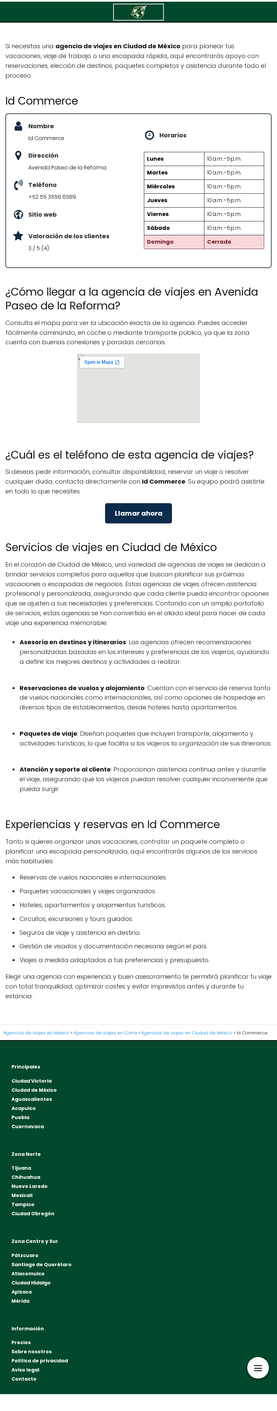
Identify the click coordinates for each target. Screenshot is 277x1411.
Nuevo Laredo (29, 1186)
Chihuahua (25, 1177)
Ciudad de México (34, 1090)
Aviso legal (25, 1369)
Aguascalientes (31, 1099)
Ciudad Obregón (32, 1213)
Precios (21, 1342)
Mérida (20, 1301)
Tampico (22, 1204)
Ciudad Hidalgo (31, 1282)
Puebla (20, 1117)
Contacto (23, 1379)
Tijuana (21, 1168)
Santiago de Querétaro (41, 1264)
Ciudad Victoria (31, 1081)
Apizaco (21, 1291)
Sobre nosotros (31, 1351)
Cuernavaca (27, 1126)
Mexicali (21, 1195)
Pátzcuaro (25, 1255)
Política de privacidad (39, 1360)
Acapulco (23, 1108)
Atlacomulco (28, 1273)
